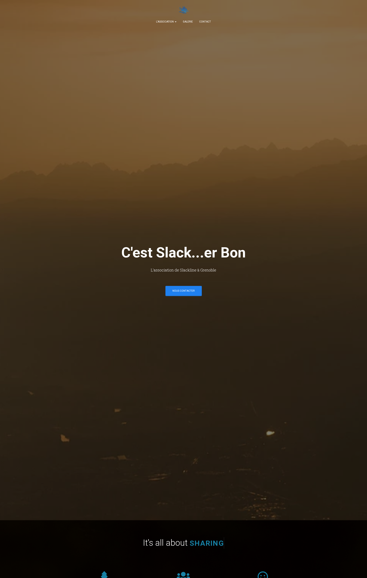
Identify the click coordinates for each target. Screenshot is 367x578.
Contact (205, 21)
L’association (165, 21)
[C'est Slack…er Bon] (183, 10)
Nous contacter (183, 290)
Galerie (188, 21)
